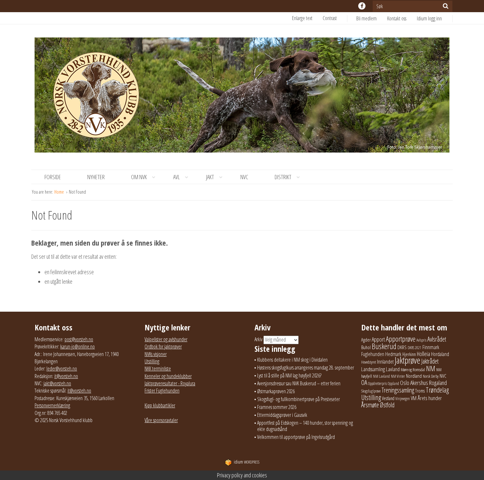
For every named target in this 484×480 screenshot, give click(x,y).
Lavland (393, 369)
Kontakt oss (396, 18)
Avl (176, 177)
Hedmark (393, 354)
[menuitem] (371, 18)
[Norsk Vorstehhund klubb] (242, 96)
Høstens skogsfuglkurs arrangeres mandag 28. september (305, 367)
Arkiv (258, 339)
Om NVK (139, 177)
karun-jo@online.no (77, 346)
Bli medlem (366, 18)
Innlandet (385, 361)
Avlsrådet (436, 339)
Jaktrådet (430, 361)
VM (414, 398)
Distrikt (283, 177)
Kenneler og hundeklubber (168, 376)
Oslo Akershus (414, 382)
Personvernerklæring (52, 405)
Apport (378, 339)
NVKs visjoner (156, 354)
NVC (244, 177)
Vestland (388, 398)
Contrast (330, 18)
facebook (361, 6)
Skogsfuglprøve (371, 391)
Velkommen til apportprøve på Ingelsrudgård (296, 437)
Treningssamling (398, 390)
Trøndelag (437, 390)
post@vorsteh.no (79, 339)
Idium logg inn (429, 18)
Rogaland (438, 382)
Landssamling (373, 369)
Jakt (210, 177)
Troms (420, 391)
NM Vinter (398, 376)
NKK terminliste (158, 368)
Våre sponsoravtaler (161, 420)
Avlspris (421, 340)
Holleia (423, 354)
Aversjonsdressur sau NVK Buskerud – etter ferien (298, 383)
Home (59, 192)
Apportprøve (401, 339)
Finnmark (430, 347)
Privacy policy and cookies (242, 475)
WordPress (246, 462)
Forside (52, 177)
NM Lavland (381, 376)
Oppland (393, 383)
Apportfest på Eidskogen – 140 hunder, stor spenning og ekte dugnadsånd (305, 426)
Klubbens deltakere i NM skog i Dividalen (292, 359)
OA (364, 382)
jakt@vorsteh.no (57, 383)
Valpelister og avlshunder (166, 339)
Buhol (366, 347)
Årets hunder (429, 398)
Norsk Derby (431, 376)
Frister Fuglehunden (162, 390)
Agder (366, 340)
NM (430, 368)
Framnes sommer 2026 (276, 407)
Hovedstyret (368, 362)
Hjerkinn (409, 354)
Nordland (414, 375)
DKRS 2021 (414, 347)
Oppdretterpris (377, 383)
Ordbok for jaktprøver (163, 346)
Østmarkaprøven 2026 (276, 391)
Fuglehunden (372, 354)
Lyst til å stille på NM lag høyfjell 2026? (289, 375)
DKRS (402, 347)
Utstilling (152, 361)
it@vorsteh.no (66, 376)
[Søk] (445, 6)
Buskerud (384, 346)
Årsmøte (370, 404)
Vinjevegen (402, 398)
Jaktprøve (407, 360)
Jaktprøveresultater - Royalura (170, 383)
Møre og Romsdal (413, 369)
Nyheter (96, 177)
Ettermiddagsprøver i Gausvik (282, 415)
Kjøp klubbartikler (160, 405)
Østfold (387, 404)
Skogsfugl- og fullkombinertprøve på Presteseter (298, 399)
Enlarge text (302, 18)
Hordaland (440, 354)
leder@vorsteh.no (61, 368)
